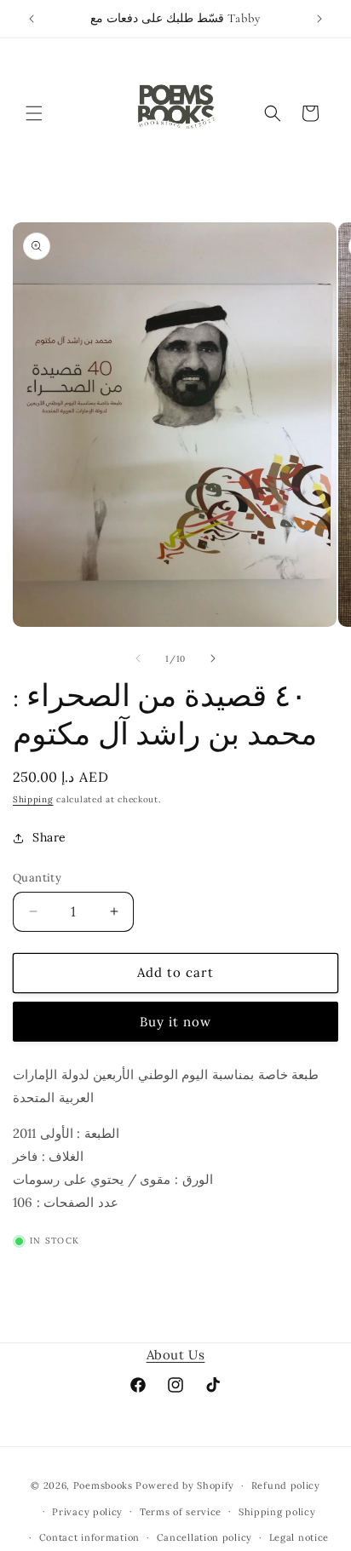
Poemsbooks (103, 1485)
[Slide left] (138, 658)
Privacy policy (87, 1512)
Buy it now (175, 1022)
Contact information (89, 1537)
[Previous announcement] (31, 18)
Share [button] (49, 837)
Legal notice (299, 1537)
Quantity (37, 877)
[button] (34, 113)
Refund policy (285, 1485)
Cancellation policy (204, 1537)
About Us (176, 1355)
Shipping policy (277, 1512)
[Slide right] (213, 658)
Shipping (33, 799)
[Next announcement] (319, 18)
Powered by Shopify (184, 1485)
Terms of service (181, 1512)
